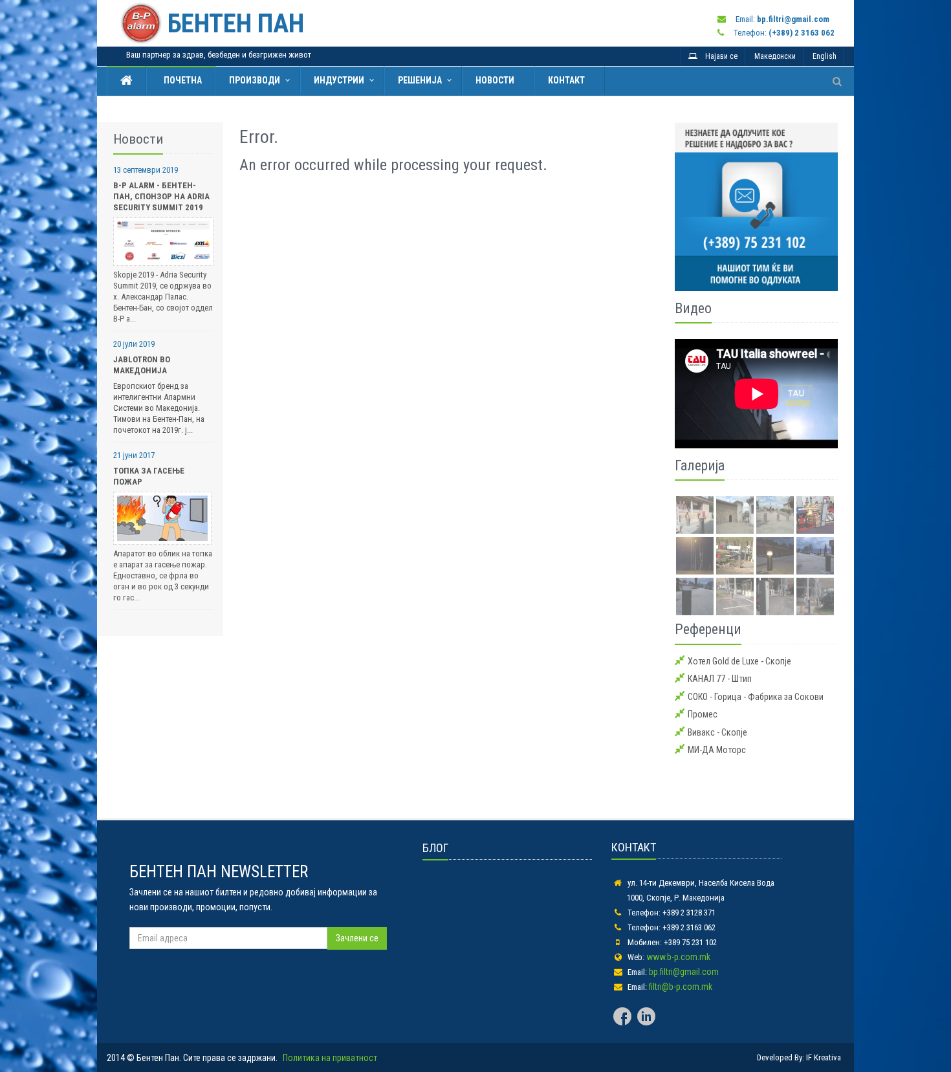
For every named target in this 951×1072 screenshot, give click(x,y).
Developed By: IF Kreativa (799, 1057)
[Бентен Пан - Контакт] (756, 206)
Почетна (181, 80)
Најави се (717, 56)
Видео (693, 308)
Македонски (775, 56)
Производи (254, 80)
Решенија (420, 80)
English (824, 56)
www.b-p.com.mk (678, 957)
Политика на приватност (330, 1058)
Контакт (566, 80)
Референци (708, 629)
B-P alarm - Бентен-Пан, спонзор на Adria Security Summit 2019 (161, 196)
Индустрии (339, 80)
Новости (495, 80)
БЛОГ (435, 848)
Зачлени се (357, 938)
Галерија (700, 465)
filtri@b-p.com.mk (680, 986)
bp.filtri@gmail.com (684, 972)
